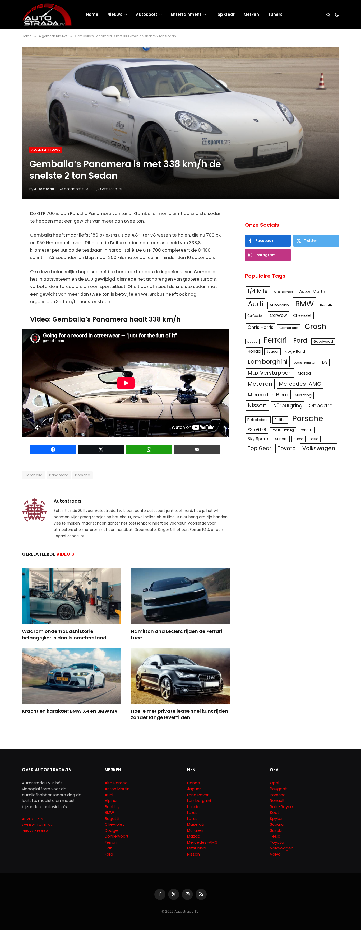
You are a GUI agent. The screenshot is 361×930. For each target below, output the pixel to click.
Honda (254, 351)
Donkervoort (117, 836)
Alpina (111, 800)
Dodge (252, 341)
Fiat (108, 848)
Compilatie (288, 327)
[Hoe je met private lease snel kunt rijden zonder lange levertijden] (180, 676)
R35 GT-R (257, 429)
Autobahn (279, 305)
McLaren (260, 384)
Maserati (195, 824)
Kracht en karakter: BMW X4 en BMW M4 (70, 711)
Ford (300, 340)
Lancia (193, 806)
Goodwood (323, 341)
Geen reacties (111, 189)
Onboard (321, 405)
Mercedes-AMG (300, 384)
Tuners (275, 14)
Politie (280, 419)
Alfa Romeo (283, 292)
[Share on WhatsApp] (149, 449)
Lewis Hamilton (305, 363)
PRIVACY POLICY (35, 830)
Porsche (82, 475)
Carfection (255, 316)
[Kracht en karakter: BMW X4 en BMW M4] (71, 676)
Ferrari (275, 340)
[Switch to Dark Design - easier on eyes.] (336, 14)
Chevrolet (302, 315)
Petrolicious (258, 419)
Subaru (281, 439)
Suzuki (276, 830)
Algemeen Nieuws (45, 150)
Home (92, 14)
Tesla (313, 438)
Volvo (275, 854)
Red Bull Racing (283, 430)
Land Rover (198, 794)
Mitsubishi (196, 848)
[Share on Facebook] (53, 449)
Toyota (286, 448)
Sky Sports (258, 439)
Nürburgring (287, 405)
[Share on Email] (197, 449)
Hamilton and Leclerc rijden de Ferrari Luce (176, 634)
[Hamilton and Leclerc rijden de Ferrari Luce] (180, 596)
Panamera (58, 475)
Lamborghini (268, 361)
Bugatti (326, 305)
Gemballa (34, 475)
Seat (274, 812)
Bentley (112, 806)
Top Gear (225, 14)
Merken (251, 14)
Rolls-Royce (281, 806)
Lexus (192, 812)
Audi (255, 304)
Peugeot (278, 788)
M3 (324, 362)
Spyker (276, 818)
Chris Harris (260, 327)
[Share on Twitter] (101, 449)
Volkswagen (318, 448)
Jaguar (272, 351)
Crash (315, 326)
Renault (306, 430)
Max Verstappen (270, 372)
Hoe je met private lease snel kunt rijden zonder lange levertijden (179, 714)
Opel (274, 783)
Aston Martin (312, 292)
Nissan (257, 405)
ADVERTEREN (32, 819)
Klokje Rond (295, 351)
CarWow (278, 315)
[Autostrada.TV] (47, 14)
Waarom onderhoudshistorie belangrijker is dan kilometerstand (64, 634)
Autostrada (44, 189)
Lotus (192, 818)
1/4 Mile (258, 291)
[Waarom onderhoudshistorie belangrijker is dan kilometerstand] (71, 596)
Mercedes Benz (268, 394)
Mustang (303, 395)
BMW (304, 303)
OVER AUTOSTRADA (38, 824)
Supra (298, 439)
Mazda (304, 373)
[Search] (328, 15)
